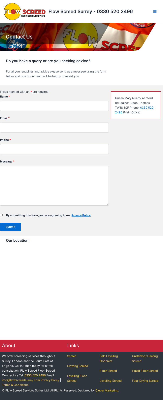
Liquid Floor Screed (145, 371)
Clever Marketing (106, 390)
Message (7, 161)
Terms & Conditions (15, 385)
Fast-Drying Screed (145, 381)
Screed (72, 356)
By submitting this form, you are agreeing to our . (48, 215)
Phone (5, 139)
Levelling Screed (111, 381)
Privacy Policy (81, 215)
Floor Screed (108, 371)
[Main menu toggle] (155, 11)
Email (5, 118)
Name (5, 96)
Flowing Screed (77, 366)
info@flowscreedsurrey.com (21, 380)
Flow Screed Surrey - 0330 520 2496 (91, 11)
